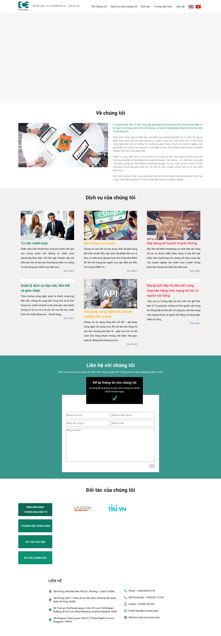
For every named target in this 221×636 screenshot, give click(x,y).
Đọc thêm (69, 271)
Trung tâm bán (163, 6)
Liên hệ (180, 6)
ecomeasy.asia (9, 632)
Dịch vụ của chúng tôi (124, 6)
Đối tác (145, 6)
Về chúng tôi (99, 6)
